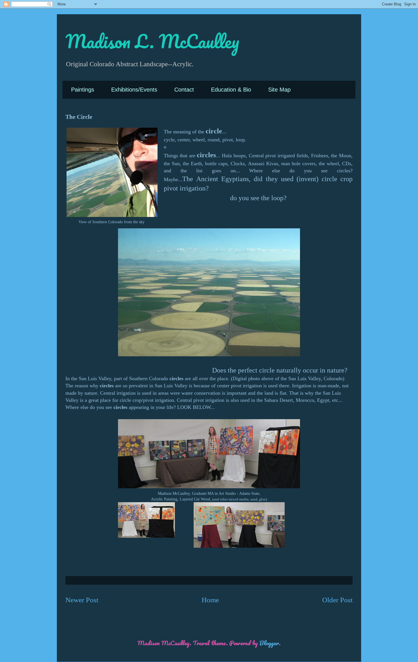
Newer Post (81, 600)
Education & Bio (231, 89)
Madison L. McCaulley (152, 41)
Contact (184, 89)
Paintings (82, 89)
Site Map (279, 89)
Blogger (269, 643)
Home (210, 600)
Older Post (337, 600)
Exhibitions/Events (134, 89)
